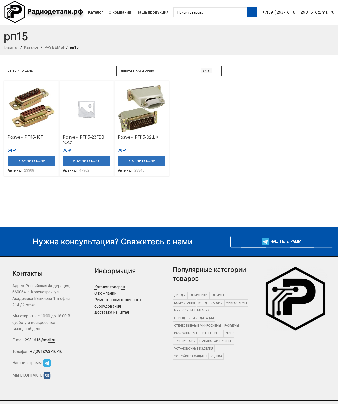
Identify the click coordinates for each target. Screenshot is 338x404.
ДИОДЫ (179, 295)
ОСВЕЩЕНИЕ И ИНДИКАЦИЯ (194, 318)
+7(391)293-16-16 (278, 12)
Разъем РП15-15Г (25, 137)
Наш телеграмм (285, 241)
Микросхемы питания (192, 310)
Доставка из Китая (111, 312)
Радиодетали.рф (54, 11)
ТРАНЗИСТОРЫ (184, 341)
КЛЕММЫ (217, 295)
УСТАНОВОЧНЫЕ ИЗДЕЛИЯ (193, 348)
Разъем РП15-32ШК (138, 137)
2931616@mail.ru (317, 12)
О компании (105, 293)
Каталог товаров (109, 287)
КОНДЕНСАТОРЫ (210, 303)
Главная (11, 47)
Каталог (31, 47)
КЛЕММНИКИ (198, 295)
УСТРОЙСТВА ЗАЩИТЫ (190, 356)
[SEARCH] (252, 12)
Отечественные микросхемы (197, 325)
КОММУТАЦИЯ (184, 303)
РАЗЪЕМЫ (54, 47)
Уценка (216, 356)
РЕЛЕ (217, 333)
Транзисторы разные (216, 341)
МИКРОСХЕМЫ (236, 303)
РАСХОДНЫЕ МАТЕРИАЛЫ (192, 333)
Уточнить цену (31, 161)
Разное (230, 333)
